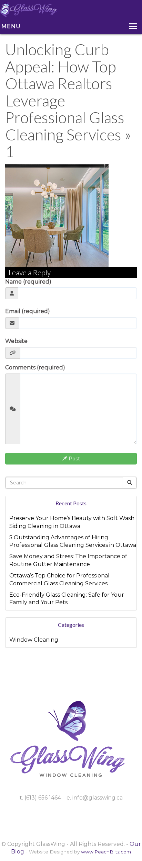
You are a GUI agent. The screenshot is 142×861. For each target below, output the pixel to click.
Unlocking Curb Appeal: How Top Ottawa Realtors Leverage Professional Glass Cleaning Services (64, 92)
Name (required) (28, 281)
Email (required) (27, 311)
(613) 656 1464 (42, 797)
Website (16, 341)
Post (73, 459)
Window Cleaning (33, 639)
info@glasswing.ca (97, 797)
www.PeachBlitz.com (106, 851)
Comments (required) (35, 367)
